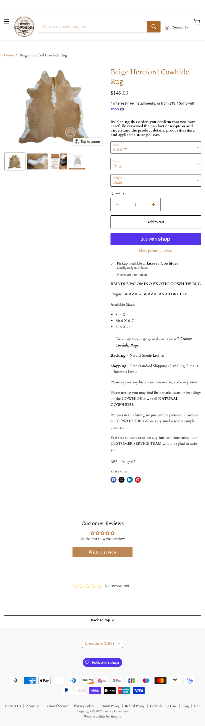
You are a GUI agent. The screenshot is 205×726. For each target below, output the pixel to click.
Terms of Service (56, 706)
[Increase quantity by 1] (153, 204)
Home (9, 55)
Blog (185, 706)
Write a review (102, 552)
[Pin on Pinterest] (138, 480)
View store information (132, 275)
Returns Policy (110, 706)
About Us (32, 706)
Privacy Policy (84, 706)
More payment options (155, 251)
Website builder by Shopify (102, 716)
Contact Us (13, 706)
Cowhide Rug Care (163, 706)
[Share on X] (121, 480)
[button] (14, 161)
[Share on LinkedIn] (130, 480)
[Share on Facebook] (113, 480)
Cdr (197, 706)
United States (100, 643)
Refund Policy (134, 706)
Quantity (117, 193)
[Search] (153, 26)
